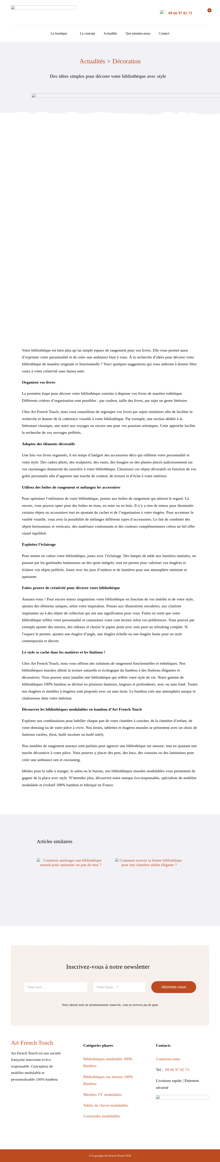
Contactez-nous (168, 1059)
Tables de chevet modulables (105, 1105)
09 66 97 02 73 (180, 13)
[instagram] (23, 1095)
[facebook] (14, 1095)
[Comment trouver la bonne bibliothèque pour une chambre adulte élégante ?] (149, 860)
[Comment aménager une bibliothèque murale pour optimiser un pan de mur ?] (71, 860)
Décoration (126, 61)
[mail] (51, 1095)
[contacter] (163, 12)
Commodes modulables (101, 1116)
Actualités (92, 61)
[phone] (60, 1095)
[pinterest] (33, 1095)
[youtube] (42, 1095)
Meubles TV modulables (102, 1094)
